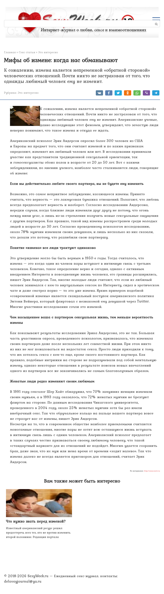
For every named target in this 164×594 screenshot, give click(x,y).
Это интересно (28, 92)
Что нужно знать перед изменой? (36, 521)
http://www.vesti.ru (152, 470)
